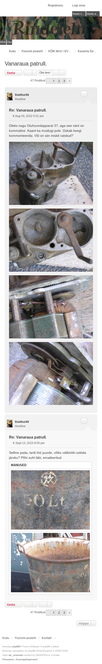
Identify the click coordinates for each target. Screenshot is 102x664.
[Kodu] (51, 28)
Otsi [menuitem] (9, 42)
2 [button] (59, 81)
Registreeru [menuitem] (55, 5)
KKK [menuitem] (3, 42)
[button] (48, 81)
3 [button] (64, 81)
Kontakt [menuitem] (46, 638)
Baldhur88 (22, 95)
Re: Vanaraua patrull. (27, 110)
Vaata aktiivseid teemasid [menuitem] (93, 13)
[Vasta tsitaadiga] (84, 94)
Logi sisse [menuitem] (78, 5)
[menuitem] (8, 659)
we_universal (16, 655)
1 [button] (54, 81)
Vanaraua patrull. (26, 63)
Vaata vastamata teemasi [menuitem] (79, 13)
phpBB (16, 646)
